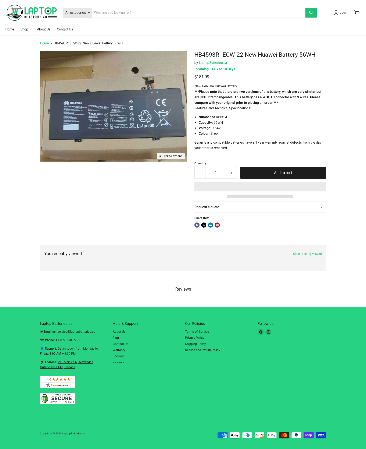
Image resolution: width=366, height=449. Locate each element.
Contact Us (65, 29)
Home (9, 29)
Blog (116, 338)
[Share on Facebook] (197, 225)
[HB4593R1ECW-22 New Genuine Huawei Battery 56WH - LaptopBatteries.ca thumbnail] (51, 173)
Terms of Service (197, 332)
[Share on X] (203, 225)
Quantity (200, 163)
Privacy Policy (194, 338)
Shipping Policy (195, 344)
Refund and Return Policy (202, 350)
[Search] (311, 13)
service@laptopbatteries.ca (76, 332)
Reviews (118, 362)
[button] (260, 186)
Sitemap (118, 356)
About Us (44, 29)
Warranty (119, 350)
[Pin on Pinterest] (217, 225)
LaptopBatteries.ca (213, 63)
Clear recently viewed (307, 253)
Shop (25, 29)
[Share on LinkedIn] (210, 225)
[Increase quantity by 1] (231, 173)
